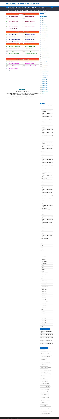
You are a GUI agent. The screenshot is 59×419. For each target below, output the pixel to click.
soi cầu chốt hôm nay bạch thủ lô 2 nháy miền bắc (47, 111)
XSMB (39, 8)
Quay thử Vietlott (45, 91)
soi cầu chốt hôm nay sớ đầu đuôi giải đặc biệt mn (47, 230)
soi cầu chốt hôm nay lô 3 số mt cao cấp (47, 193)
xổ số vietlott (44, 32)
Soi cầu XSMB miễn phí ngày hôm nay (46, 411)
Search (42, 13)
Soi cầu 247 (47, 397)
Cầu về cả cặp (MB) (45, 55)
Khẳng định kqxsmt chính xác (45, 372)
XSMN (42, 8)
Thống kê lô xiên (44, 63)
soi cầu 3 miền (43, 397)
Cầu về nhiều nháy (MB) (46, 57)
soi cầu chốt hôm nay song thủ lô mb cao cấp (47, 176)
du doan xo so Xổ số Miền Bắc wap (45, 356)
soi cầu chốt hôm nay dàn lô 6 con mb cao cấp (47, 154)
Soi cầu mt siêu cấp (41, 7)
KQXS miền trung (43, 375)
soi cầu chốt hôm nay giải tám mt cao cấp (47, 190)
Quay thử (44, 10)
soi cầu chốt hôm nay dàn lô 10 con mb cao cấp (47, 146)
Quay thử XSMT (44, 89)
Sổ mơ (43, 93)
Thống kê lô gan (44, 61)
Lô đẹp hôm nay (43, 378)
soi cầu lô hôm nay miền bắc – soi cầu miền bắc (22, 4)
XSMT (45, 8)
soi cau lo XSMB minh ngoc (44, 392)
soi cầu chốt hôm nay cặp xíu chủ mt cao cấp (47, 184)
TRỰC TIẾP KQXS (35, 8)
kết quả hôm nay (10, 10)
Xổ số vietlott (43, 259)
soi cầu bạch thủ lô (43, 399)
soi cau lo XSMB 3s (48, 386)
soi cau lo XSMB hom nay (44, 391)
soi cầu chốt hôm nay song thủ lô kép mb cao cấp (47, 173)
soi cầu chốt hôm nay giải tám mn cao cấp (47, 220)
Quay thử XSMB (44, 85)
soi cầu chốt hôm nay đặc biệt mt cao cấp (47, 187)
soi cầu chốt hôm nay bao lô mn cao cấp (47, 210)
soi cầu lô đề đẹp (43, 410)
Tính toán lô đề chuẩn (28, 8)
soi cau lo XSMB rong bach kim (45, 394)
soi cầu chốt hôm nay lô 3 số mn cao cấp (47, 223)
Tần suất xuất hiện (45, 75)
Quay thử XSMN (44, 87)
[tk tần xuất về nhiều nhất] (22, 79)
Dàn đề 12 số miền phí (44, 359)
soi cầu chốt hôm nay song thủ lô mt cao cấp (47, 200)
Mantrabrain (16, 418)
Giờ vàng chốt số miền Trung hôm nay (46, 367)
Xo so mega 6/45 (45, 34)
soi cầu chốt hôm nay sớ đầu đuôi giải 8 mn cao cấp (47, 226)
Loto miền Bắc (44, 79)
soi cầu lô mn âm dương (44, 403)
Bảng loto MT (43, 313)
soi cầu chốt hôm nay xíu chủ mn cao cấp (47, 236)
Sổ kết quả (16, 10)
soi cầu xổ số (42, 413)
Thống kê (34, 10)
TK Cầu (31, 10)
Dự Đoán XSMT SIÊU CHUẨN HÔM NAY (46, 362)
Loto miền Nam (44, 81)
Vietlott (21, 10)
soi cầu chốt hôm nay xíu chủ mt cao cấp (47, 203)
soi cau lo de (42, 386)
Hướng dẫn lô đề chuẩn (19, 8)
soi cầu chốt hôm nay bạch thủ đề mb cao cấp (47, 117)
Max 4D (43, 40)
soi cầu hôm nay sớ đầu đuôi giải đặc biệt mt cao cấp (47, 206)
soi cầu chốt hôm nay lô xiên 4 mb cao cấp (47, 166)
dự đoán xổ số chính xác (44, 364)
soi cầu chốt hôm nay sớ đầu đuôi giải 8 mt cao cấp (47, 196)
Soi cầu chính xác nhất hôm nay (45, 400)
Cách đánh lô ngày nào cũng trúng (46, 351)
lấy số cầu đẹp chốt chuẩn (44, 381)
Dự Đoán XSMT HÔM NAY (44, 361)
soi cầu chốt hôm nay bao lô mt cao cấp (47, 180)
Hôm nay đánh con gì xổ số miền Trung (46, 370)
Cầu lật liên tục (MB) (44, 282)
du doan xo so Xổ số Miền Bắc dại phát (46, 354)
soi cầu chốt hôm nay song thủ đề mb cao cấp (47, 170)
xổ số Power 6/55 (45, 36)
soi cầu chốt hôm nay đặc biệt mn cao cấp (47, 217)
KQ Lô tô (39, 10)
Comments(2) (31, 96)
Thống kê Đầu (44, 67)
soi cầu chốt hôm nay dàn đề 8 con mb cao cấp (47, 136)
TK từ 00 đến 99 (44, 77)
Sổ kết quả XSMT (44, 30)
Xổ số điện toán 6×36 (45, 272)
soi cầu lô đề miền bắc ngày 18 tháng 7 (46, 408)
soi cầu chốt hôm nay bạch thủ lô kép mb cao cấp (47, 120)
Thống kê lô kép (44, 65)
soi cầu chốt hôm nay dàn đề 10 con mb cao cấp (47, 139)
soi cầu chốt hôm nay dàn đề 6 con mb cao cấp (47, 133)
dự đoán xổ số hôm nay (44, 365)
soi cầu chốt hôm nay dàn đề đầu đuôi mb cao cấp (47, 143)
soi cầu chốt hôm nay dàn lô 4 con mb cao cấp (47, 149)
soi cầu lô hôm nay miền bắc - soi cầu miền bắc (22, 96)
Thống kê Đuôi (44, 69)
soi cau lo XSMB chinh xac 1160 (45, 389)
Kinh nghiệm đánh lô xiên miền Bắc (45, 373)
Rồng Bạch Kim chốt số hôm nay (45, 384)
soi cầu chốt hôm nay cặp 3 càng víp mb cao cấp (47, 127)
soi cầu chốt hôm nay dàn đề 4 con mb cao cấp (47, 130)
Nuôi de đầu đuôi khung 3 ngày (45, 383)
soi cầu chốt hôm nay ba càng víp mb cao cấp (47, 114)
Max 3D (43, 38)
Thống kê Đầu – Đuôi (45, 71)
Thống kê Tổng (44, 73)
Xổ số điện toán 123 (44, 274)
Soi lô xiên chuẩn (47, 413)
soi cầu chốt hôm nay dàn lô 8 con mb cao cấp (47, 157)
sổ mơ (48, 10)
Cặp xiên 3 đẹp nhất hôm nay (45, 353)
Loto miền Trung (44, 83)
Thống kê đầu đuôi (45, 59)
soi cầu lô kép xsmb (43, 402)
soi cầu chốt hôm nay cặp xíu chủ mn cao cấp (47, 214)
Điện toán (26, 10)
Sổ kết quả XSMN (44, 28)
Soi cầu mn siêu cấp (11, 8)
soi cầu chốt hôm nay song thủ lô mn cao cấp (47, 233)
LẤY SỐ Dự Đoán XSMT (44, 380)
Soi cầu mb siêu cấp (27, 7)
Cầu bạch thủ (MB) (44, 280)
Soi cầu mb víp (34, 7)
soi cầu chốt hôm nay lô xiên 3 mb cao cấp (47, 163)
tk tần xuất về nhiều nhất (22, 91)
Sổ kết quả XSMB (44, 26)
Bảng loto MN (43, 315)
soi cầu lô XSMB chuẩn (44, 405)
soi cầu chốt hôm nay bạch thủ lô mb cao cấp (47, 124)
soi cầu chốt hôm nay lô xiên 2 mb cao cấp (47, 160)
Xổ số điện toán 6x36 (45, 44)
